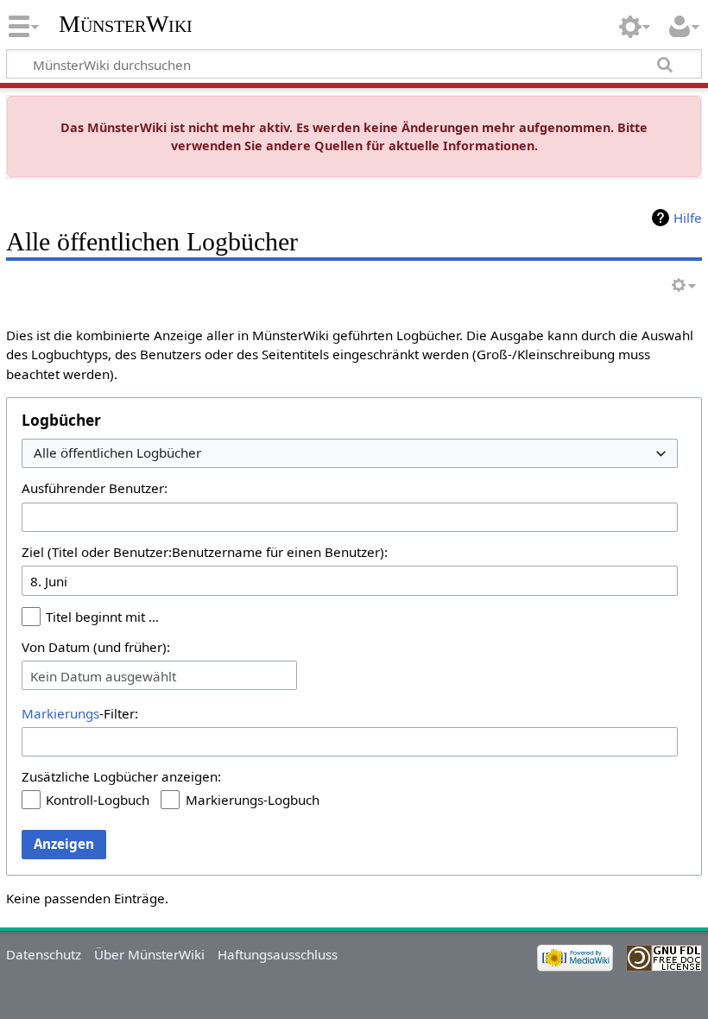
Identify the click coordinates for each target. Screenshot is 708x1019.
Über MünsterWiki (149, 954)
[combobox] (350, 454)
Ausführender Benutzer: (95, 488)
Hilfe (687, 217)
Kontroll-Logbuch (97, 799)
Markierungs (60, 713)
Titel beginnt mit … (102, 616)
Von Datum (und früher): (96, 646)
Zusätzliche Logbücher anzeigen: (121, 776)
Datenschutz (43, 954)
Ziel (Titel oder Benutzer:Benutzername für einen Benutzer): (205, 551)
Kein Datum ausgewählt (103, 676)
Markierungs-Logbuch (252, 799)
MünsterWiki (126, 23)
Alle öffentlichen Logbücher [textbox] (117, 453)
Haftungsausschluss (278, 954)
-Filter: (80, 713)
